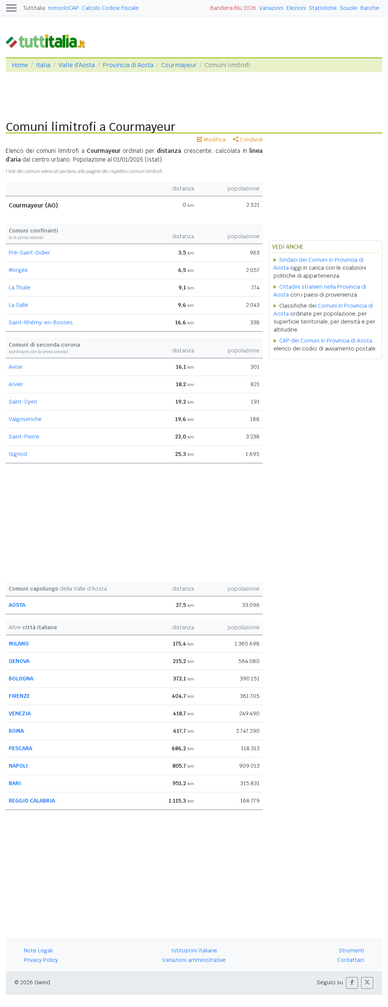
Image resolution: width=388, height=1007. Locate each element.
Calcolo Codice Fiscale (110, 8)
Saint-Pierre (24, 436)
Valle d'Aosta (76, 65)
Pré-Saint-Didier (29, 252)
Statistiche (323, 8)
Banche (369, 8)
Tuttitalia (34, 8)
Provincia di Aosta (128, 65)
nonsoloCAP (63, 8)
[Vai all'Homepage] (48, 40)
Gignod (18, 454)
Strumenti (351, 950)
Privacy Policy (41, 960)
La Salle (18, 305)
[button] (352, 983)
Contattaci (350, 960)
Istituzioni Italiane (194, 950)
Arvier (16, 384)
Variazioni (271, 8)
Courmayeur (179, 65)
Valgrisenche (25, 419)
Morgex (18, 270)
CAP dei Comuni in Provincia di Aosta (325, 340)
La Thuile (19, 287)
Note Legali (38, 950)
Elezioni (296, 8)
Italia (43, 65)
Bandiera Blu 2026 (233, 8)
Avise (15, 366)
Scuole (348, 8)
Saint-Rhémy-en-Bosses (41, 322)
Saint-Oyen (23, 401)
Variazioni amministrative (194, 960)
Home (20, 65)
